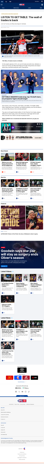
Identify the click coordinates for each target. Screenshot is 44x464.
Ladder (29, 7)
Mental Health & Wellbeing (5, 412)
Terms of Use (16, 404)
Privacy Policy (22, 404)
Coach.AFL (3, 427)
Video (3, 7)
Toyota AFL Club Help (5, 414)
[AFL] (2, 1)
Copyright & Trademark (21, 457)
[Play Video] (22, 81)
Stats (41, 7)
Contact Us (3, 419)
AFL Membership (4, 434)
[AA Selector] (22, 138)
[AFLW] (6, 1)
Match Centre (16, 7)
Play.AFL (2, 425)
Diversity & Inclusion (4, 416)
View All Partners (21, 381)
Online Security (22, 459)
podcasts (5, 231)
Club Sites (37, 1)
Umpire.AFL (3, 429)
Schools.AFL (3, 432)
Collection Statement (30, 404)
